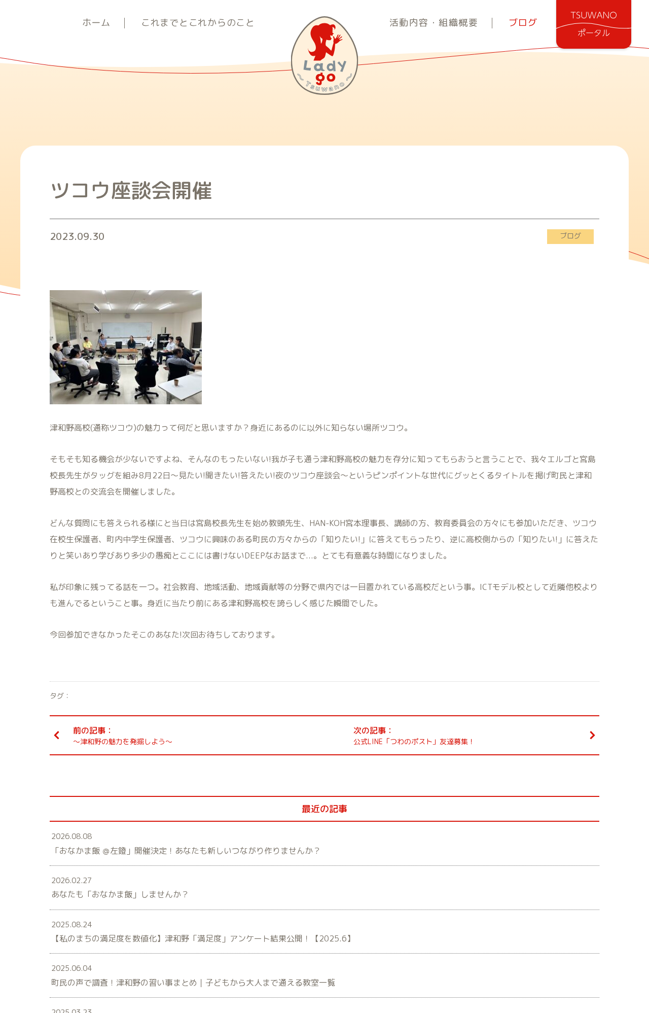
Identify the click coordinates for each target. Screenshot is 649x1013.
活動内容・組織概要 (434, 23)
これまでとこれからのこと (198, 23)
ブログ (523, 23)
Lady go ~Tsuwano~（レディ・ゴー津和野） (324, 55)
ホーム (96, 23)
